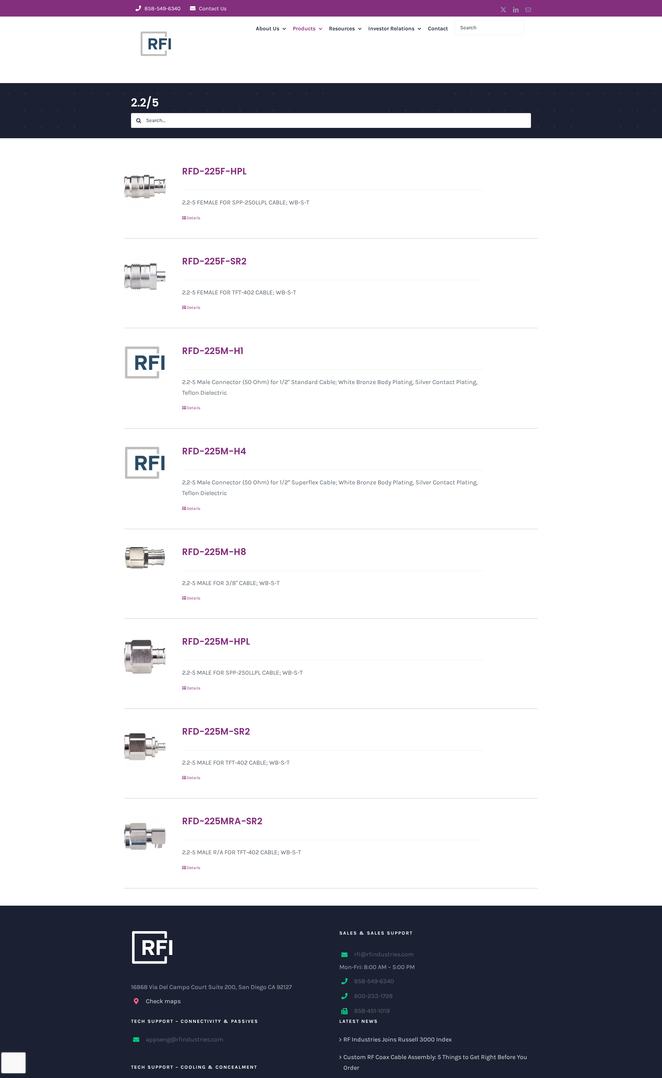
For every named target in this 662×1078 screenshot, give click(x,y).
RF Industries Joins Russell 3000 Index (397, 1039)
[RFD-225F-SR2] (145, 276)
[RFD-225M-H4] (145, 463)
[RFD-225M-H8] (145, 558)
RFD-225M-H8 (214, 552)
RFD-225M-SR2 (216, 731)
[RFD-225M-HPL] (145, 656)
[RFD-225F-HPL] (145, 186)
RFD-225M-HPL (216, 641)
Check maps (163, 1001)
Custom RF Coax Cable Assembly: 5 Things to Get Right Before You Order (435, 1062)
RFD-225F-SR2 (214, 261)
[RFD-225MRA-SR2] (145, 836)
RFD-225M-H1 (212, 351)
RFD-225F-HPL (214, 171)
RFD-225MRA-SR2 (222, 821)
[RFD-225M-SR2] (145, 746)
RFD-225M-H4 (214, 451)
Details (193, 217)
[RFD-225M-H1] (145, 362)
